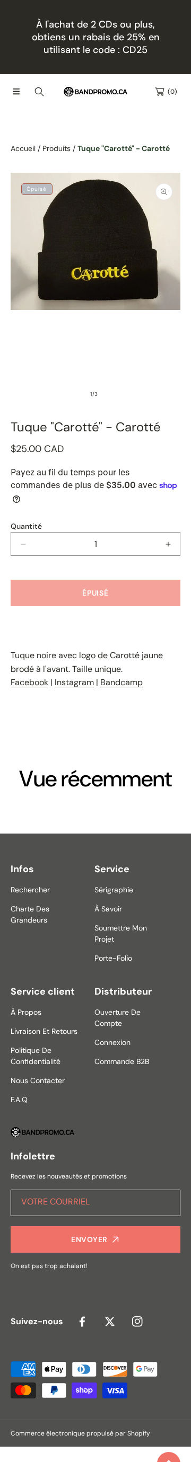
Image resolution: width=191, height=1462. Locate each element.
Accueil (23, 148)
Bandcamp (121, 682)
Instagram (74, 682)
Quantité (26, 526)
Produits (56, 148)
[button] (16, 91)
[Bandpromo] (95, 91)
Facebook (29, 682)
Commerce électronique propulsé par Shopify (80, 1433)
